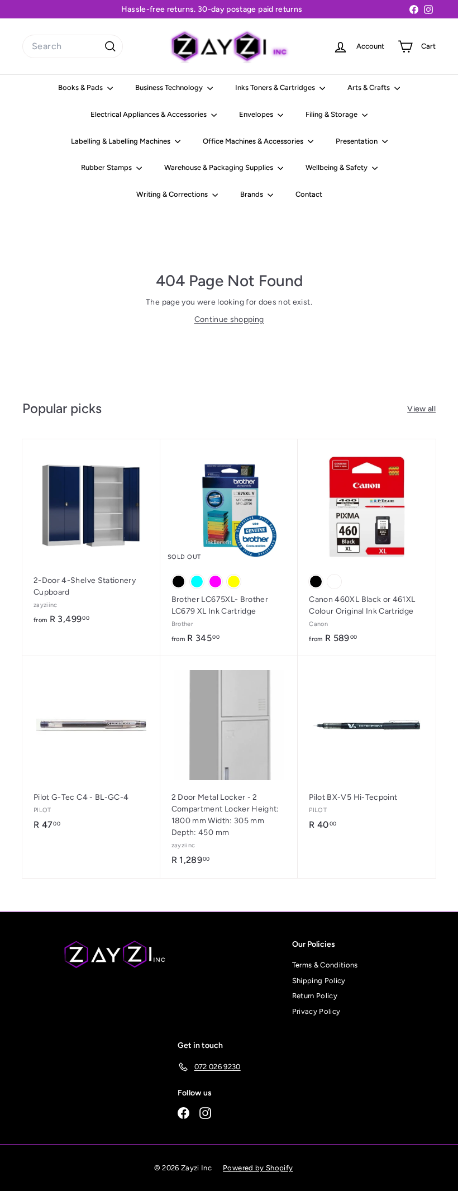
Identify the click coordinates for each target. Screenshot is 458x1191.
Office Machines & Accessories (254, 141)
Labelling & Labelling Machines (121, 141)
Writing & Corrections (172, 194)
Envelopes (257, 114)
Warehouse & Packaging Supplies (219, 167)
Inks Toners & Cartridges (276, 87)
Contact (308, 194)
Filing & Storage (332, 114)
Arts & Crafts (369, 87)
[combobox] (72, 46)
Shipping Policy (319, 980)
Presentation (357, 141)
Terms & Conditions (325, 965)
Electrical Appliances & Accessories (149, 114)
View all (421, 409)
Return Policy (315, 995)
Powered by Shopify (258, 1168)
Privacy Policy (316, 1011)
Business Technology (169, 87)
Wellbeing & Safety (337, 167)
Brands (252, 194)
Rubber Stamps (107, 167)
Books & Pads (81, 87)
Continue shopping (229, 319)
